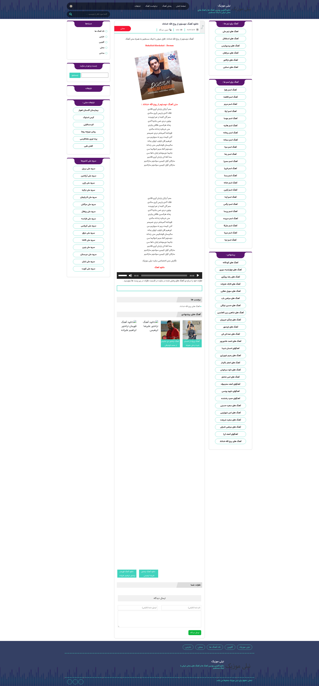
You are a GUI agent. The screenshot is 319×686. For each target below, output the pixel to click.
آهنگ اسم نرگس (230, 204)
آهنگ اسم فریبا (230, 168)
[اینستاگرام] (80, 681)
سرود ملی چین (88, 247)
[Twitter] (69, 681)
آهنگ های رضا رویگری (230, 277)
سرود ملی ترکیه (88, 190)
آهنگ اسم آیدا (231, 197)
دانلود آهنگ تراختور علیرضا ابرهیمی (148, 573)
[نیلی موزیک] (241, 9)
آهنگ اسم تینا (230, 240)
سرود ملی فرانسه (88, 218)
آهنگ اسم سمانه (230, 140)
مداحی (101, 53)
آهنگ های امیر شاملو (231, 377)
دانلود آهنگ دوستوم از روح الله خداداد (180, 24)
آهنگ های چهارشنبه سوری (230, 270)
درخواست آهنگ (151, 6)
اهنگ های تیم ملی (230, 31)
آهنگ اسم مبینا (230, 233)
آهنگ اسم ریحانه (230, 133)
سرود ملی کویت (88, 269)
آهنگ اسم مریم (230, 104)
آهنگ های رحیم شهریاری (230, 355)
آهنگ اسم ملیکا (230, 225)
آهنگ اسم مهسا (230, 118)
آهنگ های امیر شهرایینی (230, 412)
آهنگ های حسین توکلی (230, 305)
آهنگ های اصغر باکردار (230, 362)
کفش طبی (88, 146)
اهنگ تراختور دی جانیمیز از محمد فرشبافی (170, 343)
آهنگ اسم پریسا (230, 211)
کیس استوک (88, 117)
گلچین (101, 42)
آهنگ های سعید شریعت (230, 420)
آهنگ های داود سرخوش (230, 370)
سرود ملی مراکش (88, 204)
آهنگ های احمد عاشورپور (230, 341)
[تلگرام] (75, 681)
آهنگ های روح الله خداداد (230, 441)
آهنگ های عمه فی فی (230, 334)
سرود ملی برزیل (88, 168)
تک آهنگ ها (99, 31)
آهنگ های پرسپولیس (230, 46)
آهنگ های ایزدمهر (230, 327)
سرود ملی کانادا (88, 240)
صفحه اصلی (181, 6)
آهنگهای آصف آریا (230, 434)
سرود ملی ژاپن (88, 183)
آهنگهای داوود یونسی (231, 391)
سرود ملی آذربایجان (88, 197)
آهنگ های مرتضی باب (230, 298)
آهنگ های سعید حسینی (230, 405)
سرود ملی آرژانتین (88, 176)
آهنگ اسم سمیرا (231, 161)
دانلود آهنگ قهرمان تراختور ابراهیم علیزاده (127, 573)
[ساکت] (130, 275)
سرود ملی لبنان (88, 261)
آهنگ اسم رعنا (230, 154)
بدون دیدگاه (163, 29)
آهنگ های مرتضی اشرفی (230, 427)
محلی (122, 28)
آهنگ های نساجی (230, 67)
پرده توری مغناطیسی (88, 139)
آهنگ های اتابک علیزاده (230, 284)
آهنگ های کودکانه (230, 262)
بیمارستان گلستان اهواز (89, 110)
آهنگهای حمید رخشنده (230, 398)
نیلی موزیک (244, 647)
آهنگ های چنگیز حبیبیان (230, 320)
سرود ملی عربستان (88, 254)
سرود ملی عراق (88, 233)
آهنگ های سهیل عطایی (231, 291)
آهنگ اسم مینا (230, 147)
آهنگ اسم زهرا (230, 90)
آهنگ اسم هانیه (230, 125)
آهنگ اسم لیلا (231, 111)
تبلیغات (138, 6)
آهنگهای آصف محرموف (230, 384)
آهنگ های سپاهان (230, 53)
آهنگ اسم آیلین (230, 190)
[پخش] (198, 275)
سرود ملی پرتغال (89, 211)
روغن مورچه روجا (88, 132)
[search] (70, 14)
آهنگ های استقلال (231, 38)
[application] (159, 275)
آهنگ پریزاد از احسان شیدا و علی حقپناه (192, 343)
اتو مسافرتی (89, 124)
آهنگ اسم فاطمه (230, 97)
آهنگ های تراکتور (230, 60)
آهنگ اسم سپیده (230, 218)
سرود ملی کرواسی (88, 226)
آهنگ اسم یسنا (230, 175)
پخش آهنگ (166, 6)
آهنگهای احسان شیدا (230, 348)
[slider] (123, 275)
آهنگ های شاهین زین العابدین (230, 312)
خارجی (101, 36)
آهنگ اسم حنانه (230, 183)
